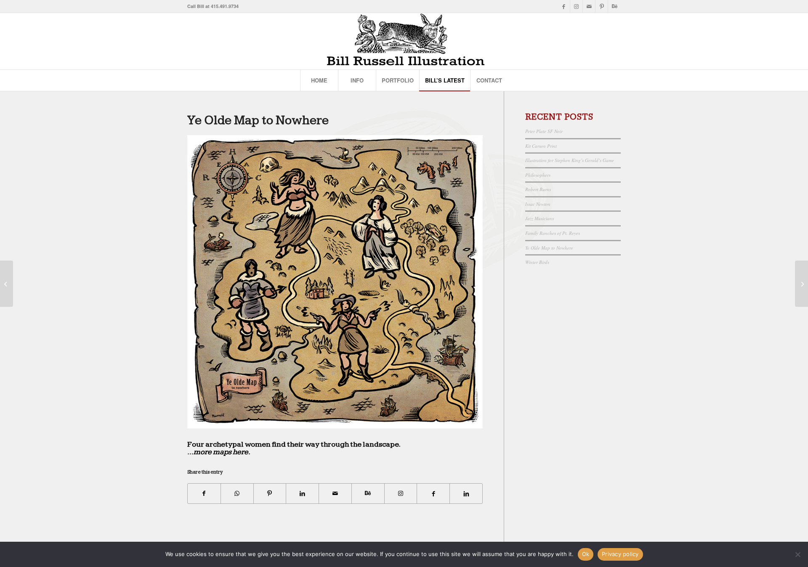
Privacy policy (620, 554)
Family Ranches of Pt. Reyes (552, 233)
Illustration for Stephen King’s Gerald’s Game (569, 160)
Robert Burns (538, 189)
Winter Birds (537, 262)
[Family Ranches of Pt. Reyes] (801, 284)
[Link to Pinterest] (601, 6)
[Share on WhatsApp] (237, 493)
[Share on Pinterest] (270, 493)
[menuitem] (319, 80)
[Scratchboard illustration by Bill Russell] (404, 41)
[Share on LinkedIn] (302, 493)
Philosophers (537, 175)
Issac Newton (537, 204)
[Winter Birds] (6, 284)
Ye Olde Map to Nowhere (549, 248)
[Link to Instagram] (576, 6)
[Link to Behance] (614, 6)
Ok (586, 554)
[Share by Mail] (335, 493)
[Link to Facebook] (564, 6)
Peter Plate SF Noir (544, 131)
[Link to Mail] (589, 6)
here (240, 451)
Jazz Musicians (539, 218)
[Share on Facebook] (204, 493)
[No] (797, 554)
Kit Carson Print (541, 146)
